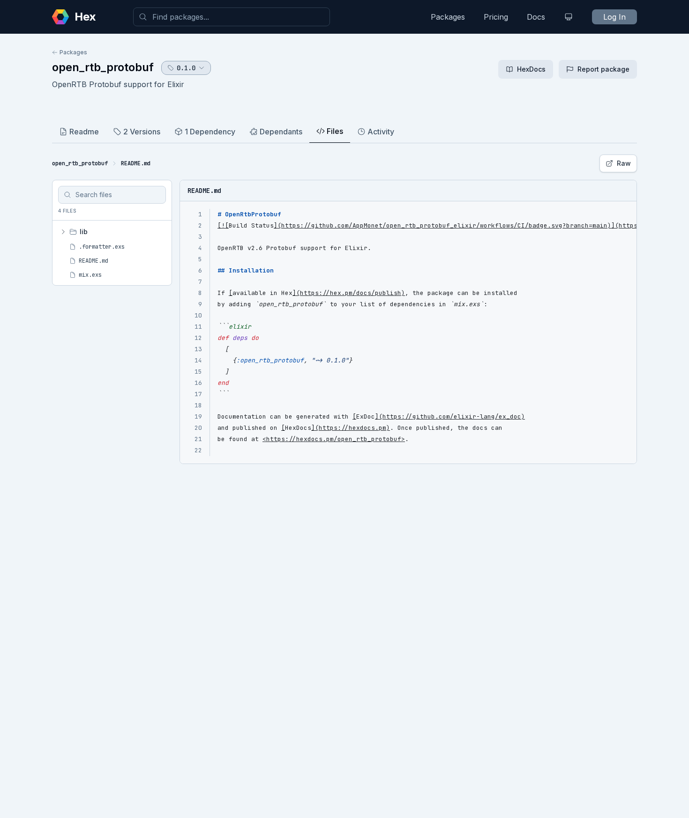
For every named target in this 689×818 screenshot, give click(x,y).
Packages (448, 17)
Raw (624, 163)
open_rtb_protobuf (103, 67)
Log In (614, 17)
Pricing (496, 17)
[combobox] (231, 16)
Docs (536, 17)
